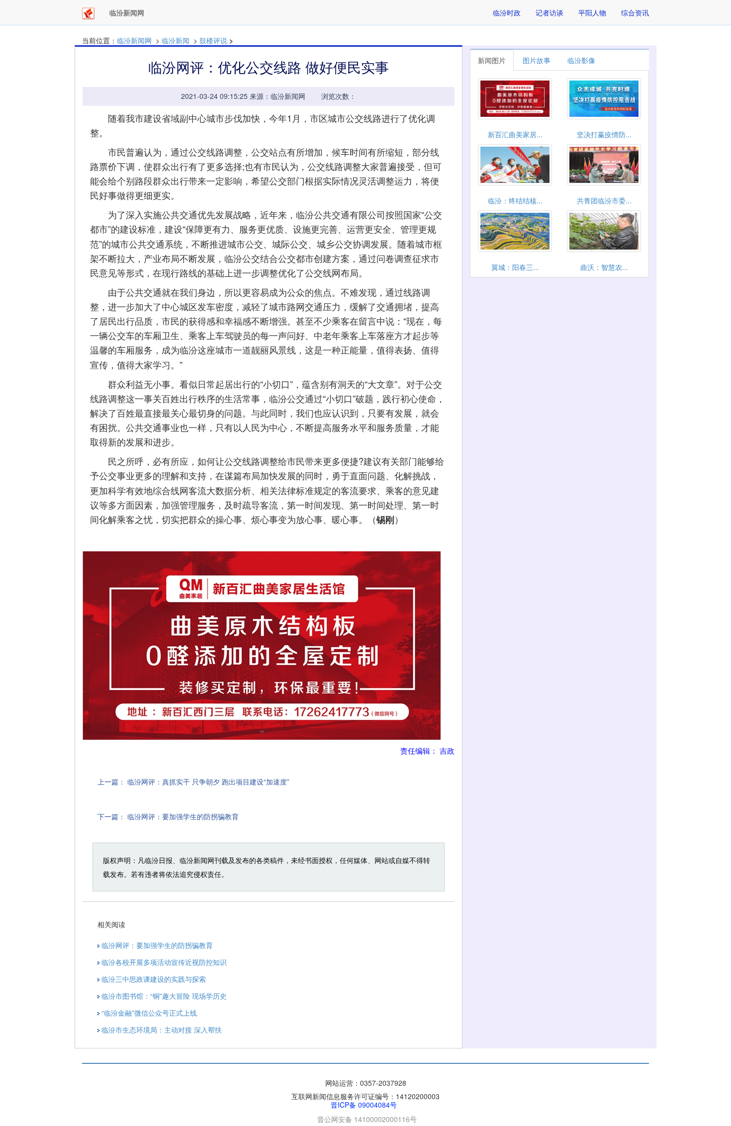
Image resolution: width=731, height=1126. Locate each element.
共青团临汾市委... (604, 200)
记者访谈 (549, 12)
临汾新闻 (175, 40)
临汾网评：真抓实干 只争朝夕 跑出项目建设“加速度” (208, 781)
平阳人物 (592, 12)
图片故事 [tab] (536, 60)
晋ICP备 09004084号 (364, 1105)
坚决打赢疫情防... (604, 134)
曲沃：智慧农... (604, 267)
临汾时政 (507, 12)
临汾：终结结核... (515, 200)
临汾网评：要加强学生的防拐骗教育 (183, 816)
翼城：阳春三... (515, 267)
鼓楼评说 (213, 40)
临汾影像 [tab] (581, 60)
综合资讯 (635, 12)
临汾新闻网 (134, 40)
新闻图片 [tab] (492, 60)
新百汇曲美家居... (515, 134)
